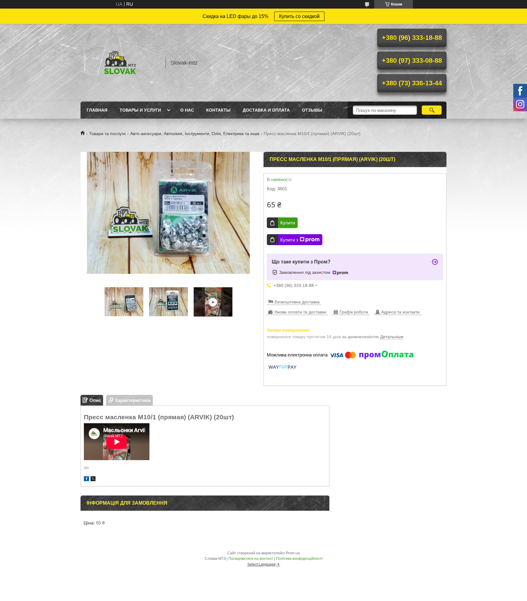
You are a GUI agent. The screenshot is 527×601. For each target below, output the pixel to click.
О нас (187, 110)
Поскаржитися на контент (250, 558)
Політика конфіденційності (299, 558)
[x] (93, 479)
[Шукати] (432, 110)
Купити (287, 222)
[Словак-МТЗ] (120, 63)
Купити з (289, 239)
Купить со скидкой (299, 16)
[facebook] (86, 479)
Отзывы (312, 110)
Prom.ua (293, 553)
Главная (97, 110)
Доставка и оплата (266, 110)
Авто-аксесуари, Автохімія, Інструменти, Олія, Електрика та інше (195, 133)
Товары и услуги (140, 110)
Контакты (218, 110)
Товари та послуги (107, 133)
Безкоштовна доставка (297, 301)
